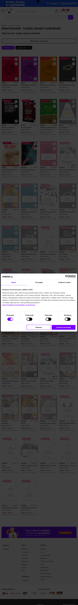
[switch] (29, 319)
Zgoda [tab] (13, 282)
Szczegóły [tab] (39, 282)
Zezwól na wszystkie (63, 327)
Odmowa (38, 327)
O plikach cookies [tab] (64, 282)
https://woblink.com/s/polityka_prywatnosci (18, 305)
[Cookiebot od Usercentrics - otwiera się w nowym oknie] (67, 276)
